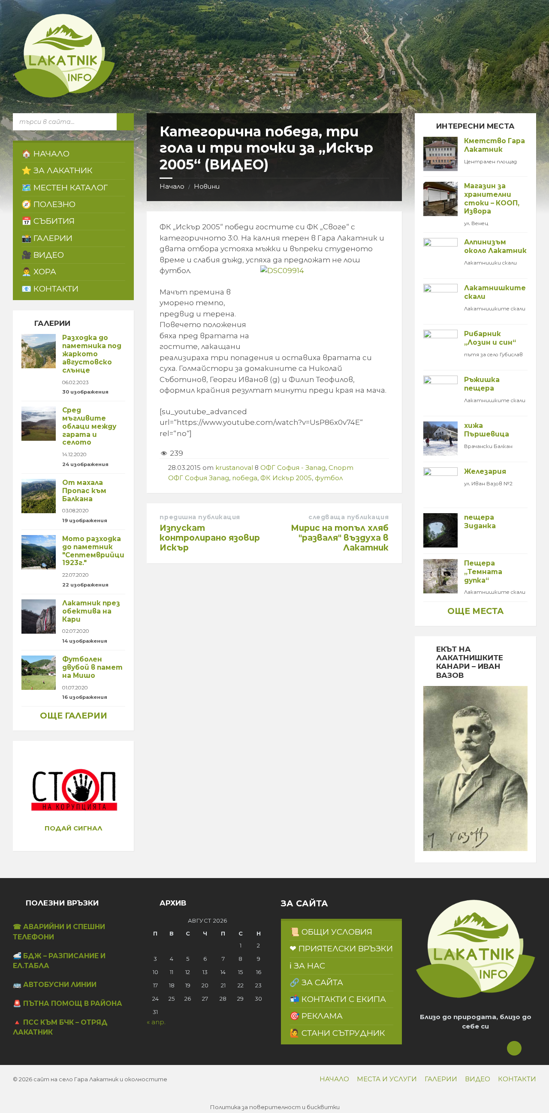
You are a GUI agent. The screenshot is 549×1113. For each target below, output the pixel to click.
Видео (477, 1079)
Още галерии (73, 715)
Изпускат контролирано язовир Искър (210, 538)
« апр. (156, 1022)
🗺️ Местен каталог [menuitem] (64, 188)
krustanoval (234, 468)
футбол (329, 478)
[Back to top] (514, 1048)
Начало (172, 186)
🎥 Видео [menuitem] (42, 255)
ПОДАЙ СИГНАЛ (74, 828)
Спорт (341, 468)
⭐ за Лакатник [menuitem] (57, 170)
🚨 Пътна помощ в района (67, 1003)
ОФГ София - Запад (293, 468)
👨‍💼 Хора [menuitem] (38, 272)
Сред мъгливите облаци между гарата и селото (89, 426)
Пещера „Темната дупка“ (483, 571)
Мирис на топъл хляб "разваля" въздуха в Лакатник (340, 538)
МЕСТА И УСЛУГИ (387, 1079)
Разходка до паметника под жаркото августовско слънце (91, 354)
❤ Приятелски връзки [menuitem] (341, 949)
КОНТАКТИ (517, 1079)
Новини (207, 186)
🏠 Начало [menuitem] (45, 154)
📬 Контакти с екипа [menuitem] (338, 999)
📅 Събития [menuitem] (48, 221)
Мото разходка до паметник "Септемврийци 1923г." (93, 551)
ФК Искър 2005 (286, 478)
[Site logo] (64, 96)
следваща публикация (348, 517)
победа (244, 478)
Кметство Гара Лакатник (494, 145)
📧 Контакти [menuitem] (49, 289)
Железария (485, 471)
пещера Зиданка (480, 521)
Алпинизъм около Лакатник (495, 246)
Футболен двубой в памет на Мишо (92, 667)
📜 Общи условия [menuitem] (331, 932)
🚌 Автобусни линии (55, 985)
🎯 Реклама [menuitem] (316, 1016)
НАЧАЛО (334, 1079)
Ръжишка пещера (482, 384)
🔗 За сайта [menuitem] (316, 982)
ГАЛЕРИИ (441, 1079)
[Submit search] (125, 121)
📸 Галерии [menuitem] (46, 238)
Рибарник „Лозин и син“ (490, 338)
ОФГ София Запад (198, 478)
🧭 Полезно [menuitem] (48, 204)
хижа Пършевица (486, 429)
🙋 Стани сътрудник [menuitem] (337, 1033)
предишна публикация (200, 517)
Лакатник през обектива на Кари (91, 611)
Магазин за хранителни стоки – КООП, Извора (491, 198)
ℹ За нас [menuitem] (307, 966)
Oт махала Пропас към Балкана (84, 490)
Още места (475, 611)
